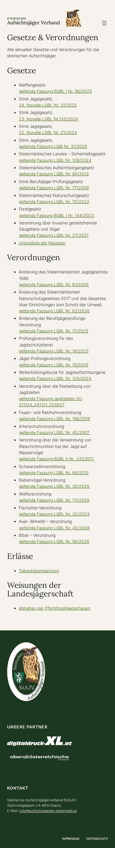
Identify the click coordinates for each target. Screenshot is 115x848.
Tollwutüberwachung (39, 570)
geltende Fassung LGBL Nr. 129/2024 (55, 378)
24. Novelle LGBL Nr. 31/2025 (48, 104)
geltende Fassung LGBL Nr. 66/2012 (54, 472)
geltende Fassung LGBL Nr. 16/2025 (53, 350)
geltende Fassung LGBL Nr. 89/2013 (54, 173)
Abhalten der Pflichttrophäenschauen (54, 608)
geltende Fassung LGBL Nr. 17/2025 (53, 330)
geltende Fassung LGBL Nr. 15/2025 (53, 364)
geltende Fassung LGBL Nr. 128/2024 (55, 160)
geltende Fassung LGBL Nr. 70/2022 (54, 201)
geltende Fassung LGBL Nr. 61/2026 (54, 284)
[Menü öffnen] (104, 23)
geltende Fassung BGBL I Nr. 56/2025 (55, 91)
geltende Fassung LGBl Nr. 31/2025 (53, 146)
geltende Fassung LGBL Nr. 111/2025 (54, 500)
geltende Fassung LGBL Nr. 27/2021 (53, 235)
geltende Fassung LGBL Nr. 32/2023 (54, 513)
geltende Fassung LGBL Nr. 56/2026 (54, 541)
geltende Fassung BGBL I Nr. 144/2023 (56, 215)
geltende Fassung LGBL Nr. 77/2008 (54, 187)
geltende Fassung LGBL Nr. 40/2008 (54, 527)
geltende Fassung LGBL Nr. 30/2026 (54, 486)
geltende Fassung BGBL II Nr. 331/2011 (57, 458)
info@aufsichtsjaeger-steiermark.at (48, 810)
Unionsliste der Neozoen (42, 242)
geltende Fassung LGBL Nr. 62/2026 (54, 310)
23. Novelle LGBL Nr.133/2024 (48, 118)
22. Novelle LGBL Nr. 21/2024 (48, 132)
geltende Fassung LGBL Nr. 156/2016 (54, 418)
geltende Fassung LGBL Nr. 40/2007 (55, 432)
